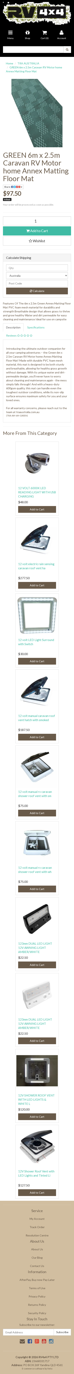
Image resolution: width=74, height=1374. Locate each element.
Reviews (11, 335)
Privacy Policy (37, 1296)
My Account (37, 1218)
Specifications (36, 327)
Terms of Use (37, 1288)
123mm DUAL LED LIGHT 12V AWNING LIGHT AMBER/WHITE (35, 948)
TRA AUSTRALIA (28, 63)
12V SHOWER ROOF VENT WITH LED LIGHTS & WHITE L (36, 1099)
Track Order (37, 1227)
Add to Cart (39, 231)
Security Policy (37, 1313)
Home (9, 63)
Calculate (38, 291)
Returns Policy (37, 1304)
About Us (37, 1249)
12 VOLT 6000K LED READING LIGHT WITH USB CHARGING (37, 492)
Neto (49, 1368)
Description (13, 327)
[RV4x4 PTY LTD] (37, 12)
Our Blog (37, 1257)
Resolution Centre (37, 1235)
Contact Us (37, 1266)
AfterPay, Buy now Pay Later (37, 1279)
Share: (7, 186)
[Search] (67, 49)
